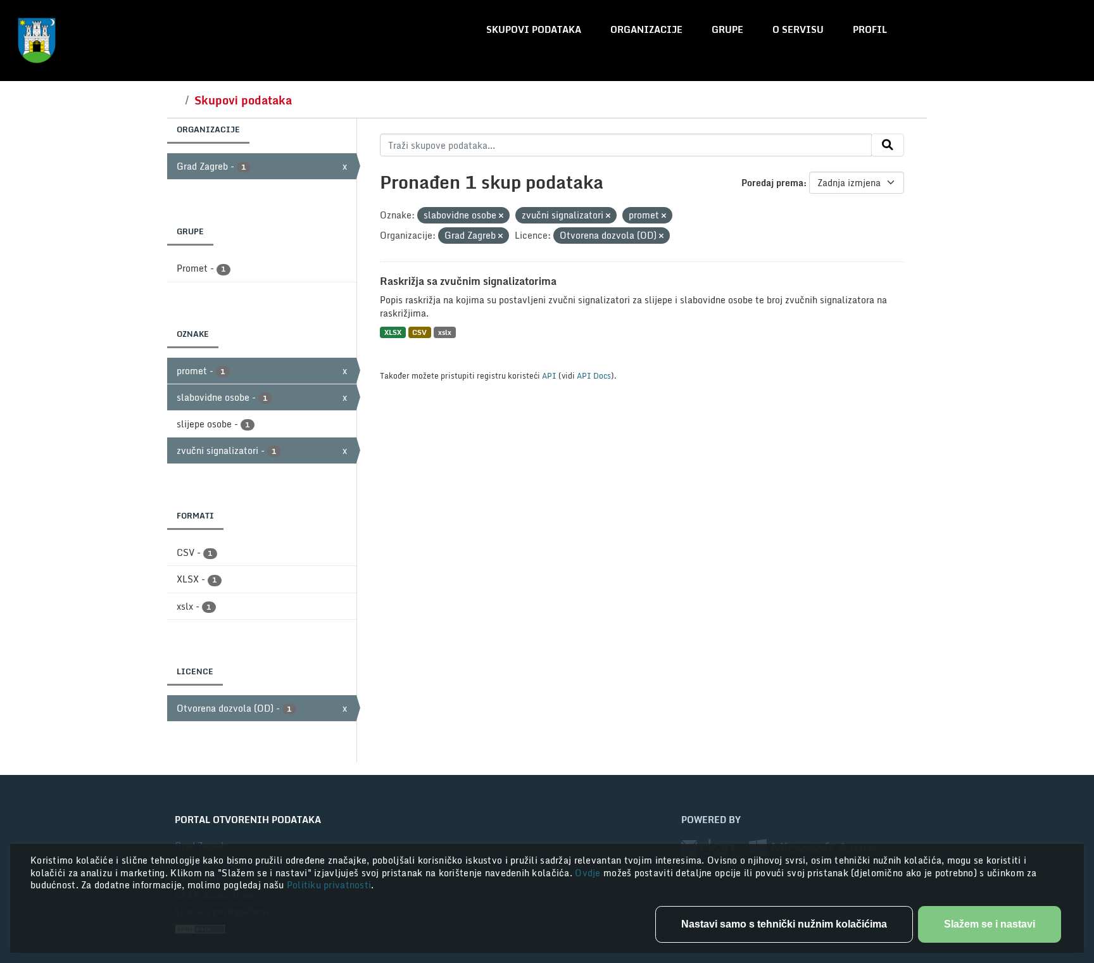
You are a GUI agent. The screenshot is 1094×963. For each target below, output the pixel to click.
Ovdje (589, 872)
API (549, 375)
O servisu (798, 29)
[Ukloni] (501, 216)
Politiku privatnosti (329, 885)
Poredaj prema (772, 182)
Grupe (727, 29)
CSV (419, 332)
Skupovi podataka (533, 29)
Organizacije (646, 29)
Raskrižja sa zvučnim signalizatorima (468, 281)
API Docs (594, 375)
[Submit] (887, 145)
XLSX (392, 332)
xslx (444, 332)
